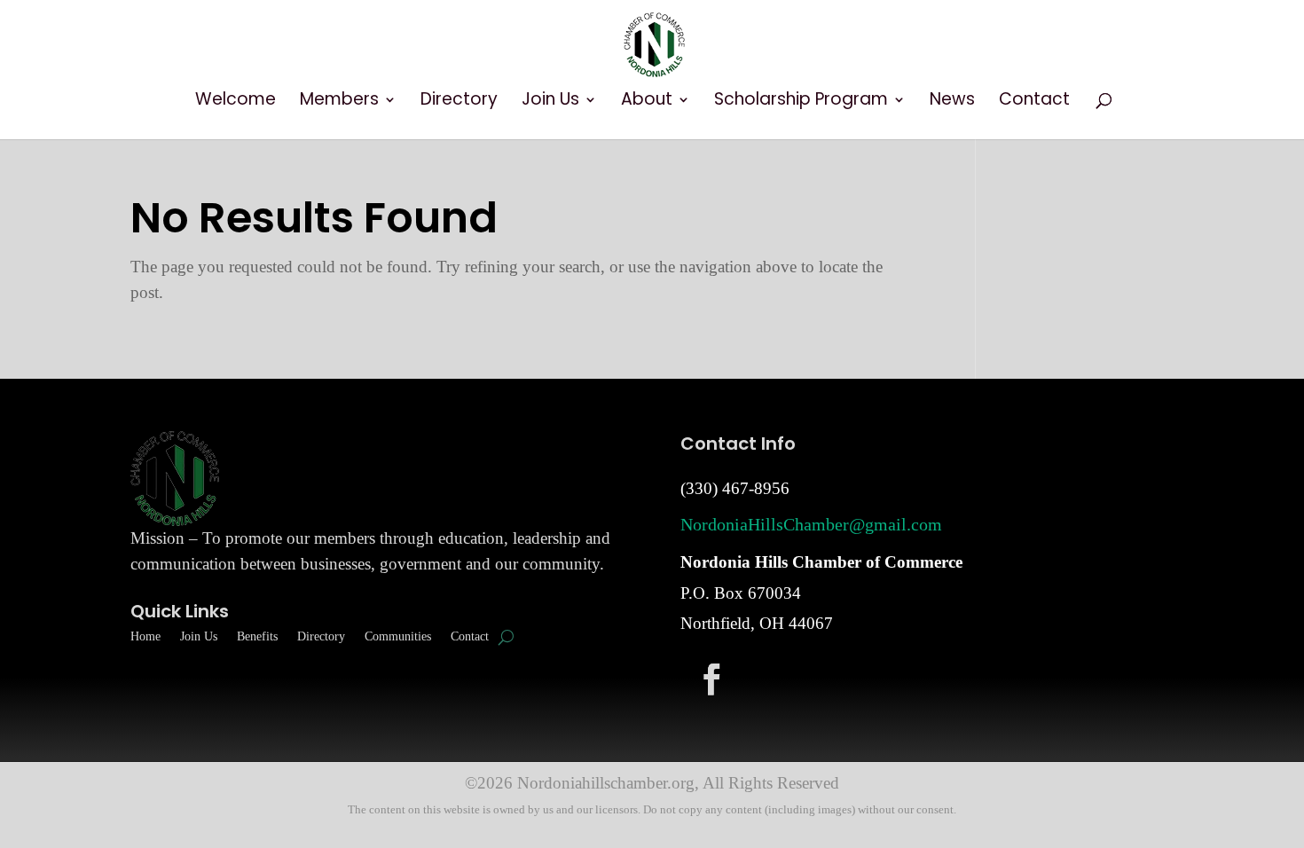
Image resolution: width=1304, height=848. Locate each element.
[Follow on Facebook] (711, 679)
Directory (459, 102)
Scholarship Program (801, 102)
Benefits (257, 637)
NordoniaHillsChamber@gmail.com (811, 524)
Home (145, 637)
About (646, 102)
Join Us (550, 102)
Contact (1034, 102)
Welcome (235, 102)
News (952, 102)
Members (339, 102)
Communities (398, 637)
